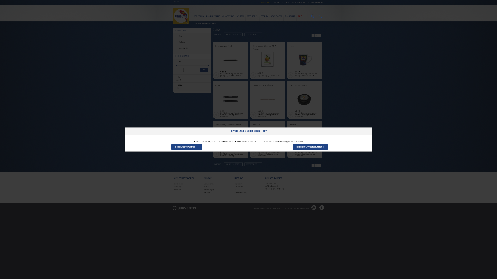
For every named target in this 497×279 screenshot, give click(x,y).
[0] (312, 18)
